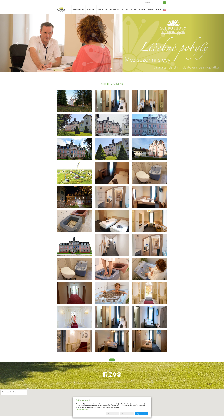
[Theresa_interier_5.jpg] (149, 173)
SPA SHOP (133, 9)
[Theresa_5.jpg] (149, 125)
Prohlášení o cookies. (82, 409)
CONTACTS (151, 9)
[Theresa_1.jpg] (149, 149)
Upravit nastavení (112, 414)
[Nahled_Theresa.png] (74, 245)
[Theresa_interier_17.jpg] (74, 341)
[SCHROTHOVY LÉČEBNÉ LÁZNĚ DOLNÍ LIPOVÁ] (61, 9)
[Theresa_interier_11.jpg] (149, 269)
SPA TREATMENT (114, 9)
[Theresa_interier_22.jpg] (112, 341)
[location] (114, 374)
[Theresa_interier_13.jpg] (112, 245)
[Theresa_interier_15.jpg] (74, 269)
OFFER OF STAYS (102, 9)
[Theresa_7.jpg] (74, 125)
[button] (17, 43)
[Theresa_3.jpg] (74, 197)
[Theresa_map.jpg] (74, 173)
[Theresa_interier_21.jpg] (149, 221)
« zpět (112, 360)
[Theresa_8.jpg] (112, 149)
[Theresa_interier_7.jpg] (149, 101)
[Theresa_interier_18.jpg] (74, 317)
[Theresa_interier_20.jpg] (112, 317)
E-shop (158, 9)
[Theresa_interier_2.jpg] (112, 173)
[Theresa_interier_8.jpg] (112, 101)
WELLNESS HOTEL (78, 9)
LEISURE (141, 9)
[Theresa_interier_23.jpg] (149, 341)
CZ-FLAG (164, 9)
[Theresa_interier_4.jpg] (74, 221)
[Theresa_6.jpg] (112, 125)
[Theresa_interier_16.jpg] (149, 293)
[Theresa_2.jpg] (74, 101)
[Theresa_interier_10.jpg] (112, 269)
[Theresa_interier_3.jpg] (112, 221)
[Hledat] (164, 2)
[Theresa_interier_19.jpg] (149, 317)
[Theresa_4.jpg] (74, 149)
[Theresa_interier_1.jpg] (149, 197)
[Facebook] (105, 374)
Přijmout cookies (141, 414)
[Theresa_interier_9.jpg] (112, 293)
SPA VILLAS (125, 9)
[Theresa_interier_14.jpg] (149, 245)
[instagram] (110, 374)
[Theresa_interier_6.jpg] (112, 197)
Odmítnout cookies (127, 414)
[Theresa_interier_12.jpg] (74, 293)
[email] (119, 374)
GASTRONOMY (91, 9)
